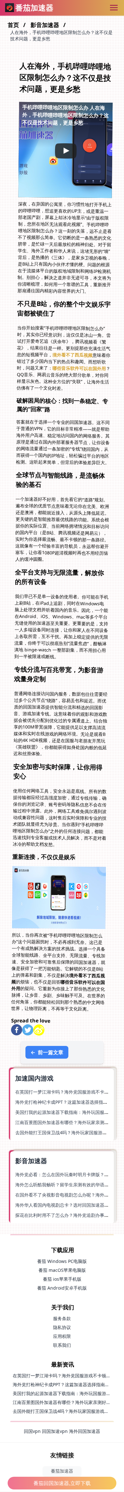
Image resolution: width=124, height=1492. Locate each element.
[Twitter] (27, 1029)
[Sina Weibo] (39, 1029)
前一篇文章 (47, 1052)
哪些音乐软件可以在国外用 (79, 368)
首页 (14, 25)
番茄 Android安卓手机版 (62, 1288)
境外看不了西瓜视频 (72, 355)
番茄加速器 (62, 1471)
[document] (62, 746)
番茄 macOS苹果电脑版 (62, 1270)
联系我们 (62, 1345)
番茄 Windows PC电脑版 (62, 1261)
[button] (66, 150)
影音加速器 (46, 25)
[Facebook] (16, 1029)
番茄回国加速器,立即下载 (62, 1483)
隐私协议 (62, 1327)
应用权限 (62, 1336)
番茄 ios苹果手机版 (62, 1279)
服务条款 (62, 1318)
